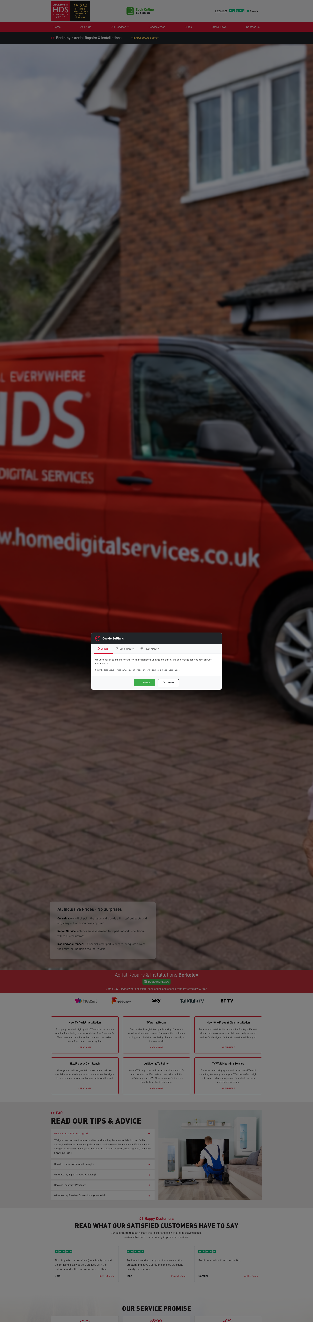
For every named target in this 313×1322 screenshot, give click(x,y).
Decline (170, 682)
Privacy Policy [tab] (151, 648)
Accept (146, 682)
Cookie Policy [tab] (126, 648)
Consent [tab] (104, 648)
